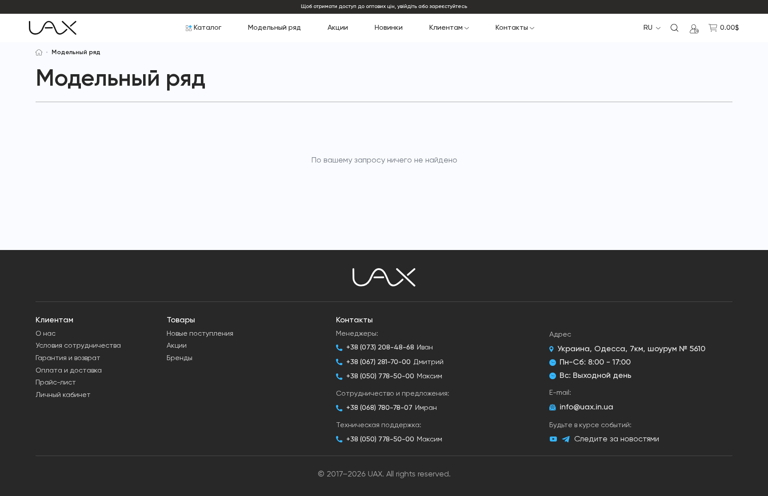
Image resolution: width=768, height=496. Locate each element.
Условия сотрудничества (78, 345)
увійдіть (407, 6)
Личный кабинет (63, 395)
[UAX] (52, 28)
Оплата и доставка (69, 370)
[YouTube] (553, 439)
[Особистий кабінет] (694, 28)
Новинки (389, 28)
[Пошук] (674, 28)
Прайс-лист (56, 382)
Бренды (179, 358)
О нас (46, 333)
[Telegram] (566, 439)
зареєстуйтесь (448, 6)
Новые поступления (200, 333)
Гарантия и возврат (68, 358)
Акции (338, 28)
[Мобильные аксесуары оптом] (39, 52)
